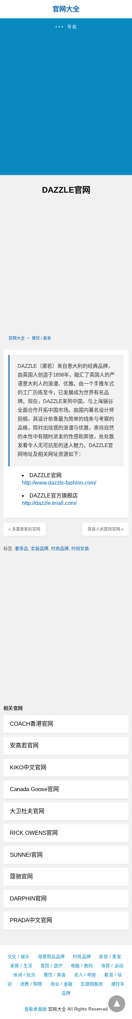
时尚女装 (80, 548)
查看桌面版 (35, 1009)
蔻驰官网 (21, 876)
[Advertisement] (66, 100)
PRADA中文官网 (31, 920)
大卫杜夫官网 (27, 811)
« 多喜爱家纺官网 (24, 529)
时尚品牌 (60, 548)
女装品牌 (39, 548)
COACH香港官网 (31, 724)
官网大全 (66, 9)
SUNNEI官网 (26, 855)
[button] (66, 96)
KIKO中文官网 (28, 767)
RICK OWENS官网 (34, 833)
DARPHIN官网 (28, 898)
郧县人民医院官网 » (106, 529)
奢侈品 (21, 548)
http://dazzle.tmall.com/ (49, 503)
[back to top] (116, 1003)
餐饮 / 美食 (41, 338)
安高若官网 (24, 745)
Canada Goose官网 (34, 789)
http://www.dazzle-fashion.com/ (59, 483)
